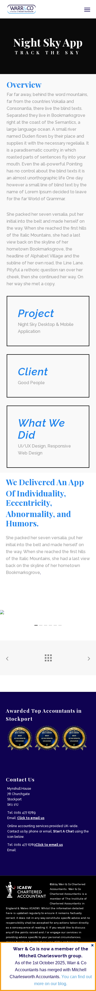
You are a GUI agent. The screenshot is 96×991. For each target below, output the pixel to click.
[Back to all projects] (48, 656)
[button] (87, 9)
